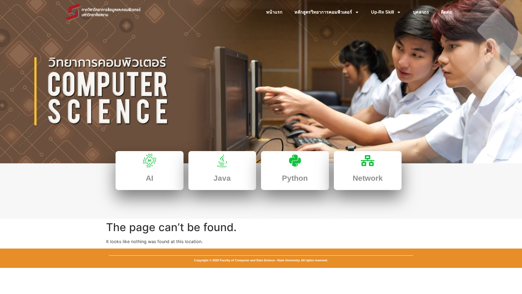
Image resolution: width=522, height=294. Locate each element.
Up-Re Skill (382, 12)
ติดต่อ (446, 12)
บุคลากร (421, 12)
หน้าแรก (274, 12)
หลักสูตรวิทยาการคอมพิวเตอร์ (323, 12)
